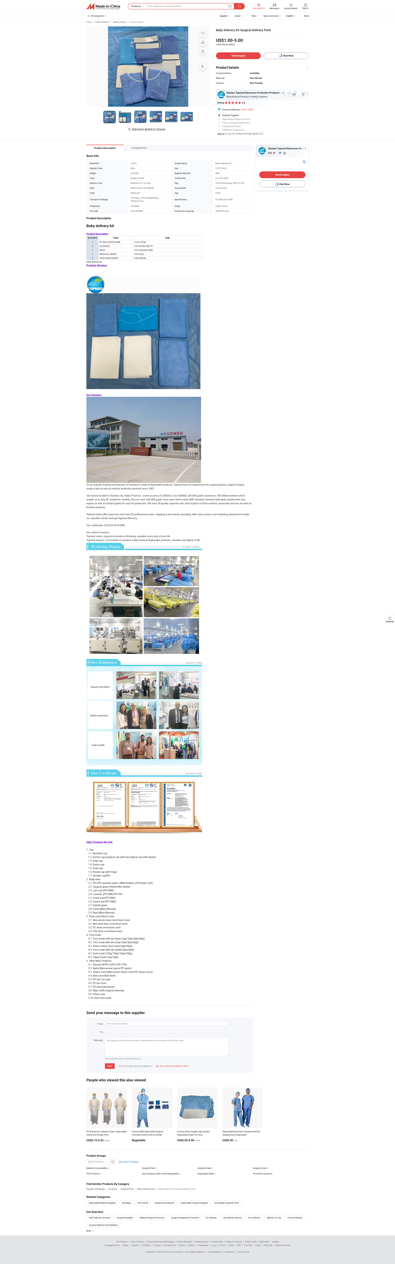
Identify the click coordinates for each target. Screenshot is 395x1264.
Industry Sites (217, 1241)
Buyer (238, 15)
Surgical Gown (260, 1168)
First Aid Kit (142, 1202)
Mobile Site (264, 1241)
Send (109, 1066)
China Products (137, 1241)
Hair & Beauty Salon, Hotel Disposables (160, 1173)
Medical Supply (119, 22)
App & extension (271, 15)
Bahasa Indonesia (283, 1245)
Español (135, 1245)
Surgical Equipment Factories (185, 1217)
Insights (275, 1241)
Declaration (229, 1252)
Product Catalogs (130, 1161)
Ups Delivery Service (232, 1217)
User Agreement (214, 1252)
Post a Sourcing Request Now (172, 1066)
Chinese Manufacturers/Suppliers (161, 1241)
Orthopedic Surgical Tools (226, 1202)
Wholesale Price (201, 1241)
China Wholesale (185, 1241)
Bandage (126, 1202)
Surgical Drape (204, 1168)
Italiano (182, 1245)
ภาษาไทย (248, 1245)
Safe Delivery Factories (99, 1217)
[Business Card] (304, 161)
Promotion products (262, 1173)
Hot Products (121, 1241)
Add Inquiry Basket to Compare (148, 129)
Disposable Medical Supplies (102, 1202)
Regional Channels (234, 1241)
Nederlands (203, 1245)
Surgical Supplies (136, 22)
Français (157, 1245)
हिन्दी (239, 1245)
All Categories (97, 15)
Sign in (305, 8)
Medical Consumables (96, 1168)
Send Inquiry (238, 55)
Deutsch (192, 1245)
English (125, 1245)
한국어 (222, 1245)
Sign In (221, 133)
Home (88, 22)
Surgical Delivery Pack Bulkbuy (103, 1225)
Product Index (251, 1241)
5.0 (270, 152)
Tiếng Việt (268, 1245)
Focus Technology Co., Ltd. (177, 1252)
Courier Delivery (295, 1217)
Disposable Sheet (206, 1173)
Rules (306, 15)
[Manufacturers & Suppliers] (103, 6)
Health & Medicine (102, 22)
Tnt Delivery (211, 1217)
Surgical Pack (148, 1168)
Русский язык (170, 1245)
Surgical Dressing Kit (164, 1202)
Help (253, 15)
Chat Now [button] (288, 55)
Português (146, 1245)
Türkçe (257, 1245)
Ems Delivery (254, 1217)
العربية (213, 1245)
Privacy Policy (243, 1252)
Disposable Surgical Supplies (194, 1202)
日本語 (231, 1245)
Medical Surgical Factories (152, 1217)
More (89, 1230)
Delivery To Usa (274, 1217)
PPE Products (93, 1173)
